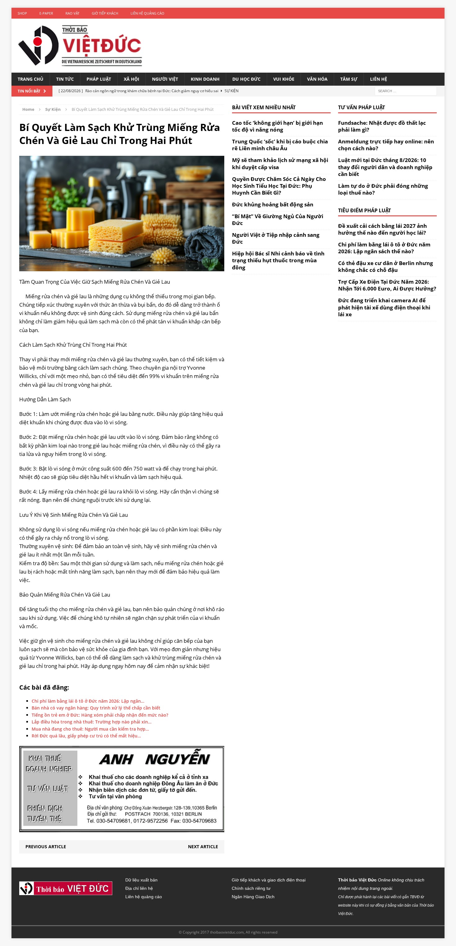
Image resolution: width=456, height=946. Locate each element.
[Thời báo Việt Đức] (80, 46)
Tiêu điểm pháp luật (364, 210)
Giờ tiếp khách (105, 13)
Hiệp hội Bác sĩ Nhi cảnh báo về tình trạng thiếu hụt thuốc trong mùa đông (278, 260)
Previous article (45, 846)
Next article (203, 846)
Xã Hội (131, 79)
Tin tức (65, 79)
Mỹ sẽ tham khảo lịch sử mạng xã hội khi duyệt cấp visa (280, 163)
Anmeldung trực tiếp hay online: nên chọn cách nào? (386, 145)
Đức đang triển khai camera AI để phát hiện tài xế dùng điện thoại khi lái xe (384, 307)
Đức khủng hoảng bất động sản (272, 204)
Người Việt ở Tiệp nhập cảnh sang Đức (276, 238)
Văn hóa (317, 79)
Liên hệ (378, 79)
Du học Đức (246, 79)
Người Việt (165, 79)
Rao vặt (72, 13)
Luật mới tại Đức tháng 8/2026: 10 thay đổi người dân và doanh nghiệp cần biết (385, 166)
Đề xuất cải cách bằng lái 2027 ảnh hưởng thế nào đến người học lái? (382, 229)
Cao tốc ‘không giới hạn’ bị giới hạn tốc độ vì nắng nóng (277, 126)
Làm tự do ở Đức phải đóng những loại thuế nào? (383, 189)
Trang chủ (30, 79)
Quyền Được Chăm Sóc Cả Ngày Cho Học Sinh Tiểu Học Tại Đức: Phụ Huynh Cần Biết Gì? (279, 185)
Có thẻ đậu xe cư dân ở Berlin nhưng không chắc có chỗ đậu (385, 266)
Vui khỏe (283, 79)
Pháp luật (99, 79)
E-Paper (46, 13)
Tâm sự (348, 79)
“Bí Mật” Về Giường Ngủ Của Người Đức (277, 220)
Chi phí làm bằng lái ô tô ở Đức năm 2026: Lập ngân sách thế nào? (384, 248)
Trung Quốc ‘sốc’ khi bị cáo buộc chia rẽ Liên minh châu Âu (280, 145)
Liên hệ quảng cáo (147, 13)
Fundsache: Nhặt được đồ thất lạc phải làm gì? (382, 126)
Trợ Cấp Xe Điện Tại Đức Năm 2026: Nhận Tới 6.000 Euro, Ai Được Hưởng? (387, 285)
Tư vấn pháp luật (361, 107)
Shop (22, 13)
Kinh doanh (205, 79)
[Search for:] (406, 91)
